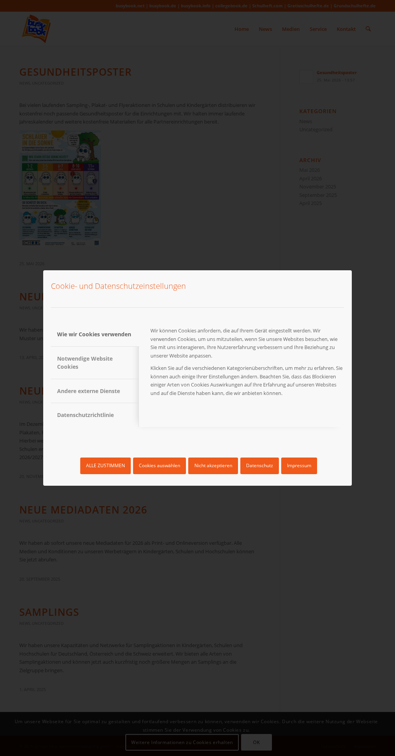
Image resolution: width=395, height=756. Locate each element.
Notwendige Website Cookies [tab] (85, 362)
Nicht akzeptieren (213, 465)
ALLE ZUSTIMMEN (105, 465)
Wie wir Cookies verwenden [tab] (94, 334)
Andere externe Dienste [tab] (88, 391)
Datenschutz (259, 465)
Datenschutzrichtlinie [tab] (85, 415)
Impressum (299, 465)
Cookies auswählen (159, 465)
